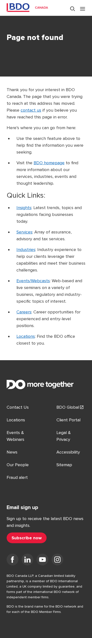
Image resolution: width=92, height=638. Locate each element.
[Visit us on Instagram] (57, 560)
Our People (18, 464)
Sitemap (64, 464)
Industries (25, 249)
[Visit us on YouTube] (42, 560)
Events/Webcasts (33, 280)
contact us (31, 110)
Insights (23, 207)
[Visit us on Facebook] (12, 560)
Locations (25, 336)
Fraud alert (17, 477)
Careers (23, 312)
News (12, 452)
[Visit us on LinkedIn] (27, 560)
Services (24, 232)
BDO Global (67, 407)
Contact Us (18, 407)
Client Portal (68, 420)
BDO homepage (49, 162)
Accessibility (68, 452)
